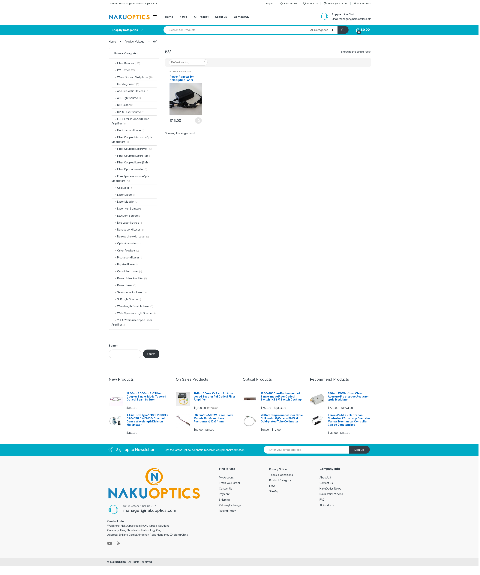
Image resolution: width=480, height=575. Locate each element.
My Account (364, 3)
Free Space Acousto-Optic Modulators (131, 178)
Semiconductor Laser (132, 292)
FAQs (272, 485)
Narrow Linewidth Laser (133, 236)
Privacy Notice (278, 469)
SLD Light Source (129, 299)
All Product (201, 16)
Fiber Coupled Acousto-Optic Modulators (132, 139)
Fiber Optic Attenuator (132, 169)
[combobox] (235, 30)
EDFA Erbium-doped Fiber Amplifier (130, 121)
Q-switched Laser (129, 271)
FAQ (322, 499)
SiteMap (274, 491)
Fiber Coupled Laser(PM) (132, 155)
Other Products (128, 250)
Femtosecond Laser (130, 130)
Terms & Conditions (281, 474)
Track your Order (338, 3)
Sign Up (359, 449)
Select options (198, 120)
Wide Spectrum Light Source (136, 313)
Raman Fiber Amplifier (132, 278)
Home (169, 16)
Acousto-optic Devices (132, 91)
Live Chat (348, 14)
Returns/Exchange (230, 505)
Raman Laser (126, 285)
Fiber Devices (128, 63)
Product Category (280, 480)
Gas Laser (125, 187)
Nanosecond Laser (130, 229)
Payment (224, 494)
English (270, 3)
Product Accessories (181, 71)
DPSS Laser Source (130, 112)
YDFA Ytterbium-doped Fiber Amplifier (132, 322)
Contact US (290, 3)
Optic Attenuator (129, 243)
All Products (327, 505)
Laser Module (127, 201)
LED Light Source (129, 215)
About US (312, 3)
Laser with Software (130, 208)
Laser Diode (126, 194)
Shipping (224, 499)
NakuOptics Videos (331, 494)
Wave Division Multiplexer (135, 77)
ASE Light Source (129, 98)
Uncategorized (128, 84)
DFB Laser (125, 104)
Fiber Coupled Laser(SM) (132, 162)
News (183, 16)
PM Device (126, 70)
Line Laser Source (129, 222)
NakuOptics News (330, 488)
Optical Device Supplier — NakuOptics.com (133, 3)
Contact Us (225, 488)
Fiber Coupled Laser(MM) (132, 148)
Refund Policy (227, 510)
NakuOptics (118, 561)
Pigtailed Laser (128, 264)
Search (113, 345)
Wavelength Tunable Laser (135, 306)
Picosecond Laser (129, 257)
